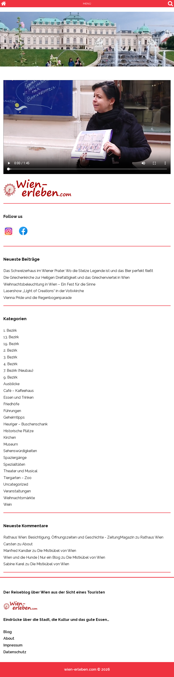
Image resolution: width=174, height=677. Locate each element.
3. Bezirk (10, 357)
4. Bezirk (10, 364)
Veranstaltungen (17, 491)
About (27, 544)
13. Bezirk (11, 337)
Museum (10, 444)
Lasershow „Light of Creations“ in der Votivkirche (43, 291)
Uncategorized (15, 484)
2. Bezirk (10, 350)
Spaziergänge (15, 457)
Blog (7, 632)
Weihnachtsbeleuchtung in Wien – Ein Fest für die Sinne (49, 284)
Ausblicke (11, 384)
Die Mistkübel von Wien (56, 550)
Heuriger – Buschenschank (25, 424)
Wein (7, 504)
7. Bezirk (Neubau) (18, 370)
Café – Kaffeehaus (18, 391)
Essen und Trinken (18, 397)
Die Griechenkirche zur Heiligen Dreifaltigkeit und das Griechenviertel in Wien (66, 277)
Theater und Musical (20, 471)
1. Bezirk (10, 330)
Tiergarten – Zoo (17, 478)
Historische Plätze (18, 431)
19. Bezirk (11, 344)
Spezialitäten (14, 464)
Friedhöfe (11, 404)
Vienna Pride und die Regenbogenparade (37, 298)
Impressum (12, 645)
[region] (87, 39)
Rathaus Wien (151, 537)
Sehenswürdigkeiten (20, 451)
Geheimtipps (14, 417)
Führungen (12, 411)
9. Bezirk (10, 377)
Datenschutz (14, 652)
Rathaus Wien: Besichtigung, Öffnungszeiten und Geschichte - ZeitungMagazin (68, 537)
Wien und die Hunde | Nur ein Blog (31, 557)
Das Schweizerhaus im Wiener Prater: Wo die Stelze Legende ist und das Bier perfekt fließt (78, 271)
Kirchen (9, 437)
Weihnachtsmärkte (19, 498)
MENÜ (87, 3)
